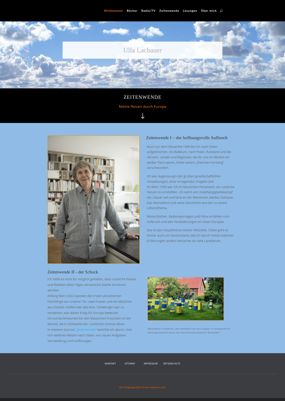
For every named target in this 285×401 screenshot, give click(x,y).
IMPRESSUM (151, 363)
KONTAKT (110, 363)
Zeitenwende (169, 11)
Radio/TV (148, 11)
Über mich (209, 11)
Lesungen (190, 11)
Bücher (132, 11)
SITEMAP (130, 363)
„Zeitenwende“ (85, 329)
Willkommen (113, 11)
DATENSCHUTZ (171, 363)
